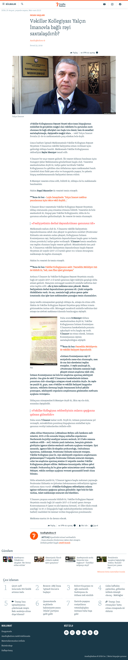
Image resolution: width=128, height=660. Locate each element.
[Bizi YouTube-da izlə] (104, 4)
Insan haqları (37, 15)
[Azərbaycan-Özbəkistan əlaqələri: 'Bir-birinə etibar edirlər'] (8, 559)
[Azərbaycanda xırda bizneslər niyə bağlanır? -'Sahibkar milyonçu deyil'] (70, 559)
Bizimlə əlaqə (7, 646)
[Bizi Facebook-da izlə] (120, 4)
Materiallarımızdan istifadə (13, 641)
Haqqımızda (7, 632)
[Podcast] (96, 632)
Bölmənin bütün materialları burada (111, 572)
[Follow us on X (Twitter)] (78, 632)
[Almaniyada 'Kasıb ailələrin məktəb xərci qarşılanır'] (39, 559)
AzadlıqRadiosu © (37, 41)
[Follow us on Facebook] (66, 632)
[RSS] (90, 632)
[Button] (74, 52)
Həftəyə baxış (7, 651)
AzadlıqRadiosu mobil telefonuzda (16, 636)
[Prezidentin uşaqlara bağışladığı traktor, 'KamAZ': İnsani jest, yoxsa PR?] (102, 559)
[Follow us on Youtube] (84, 632)
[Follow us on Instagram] (72, 632)
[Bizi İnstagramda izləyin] (112, 4)
